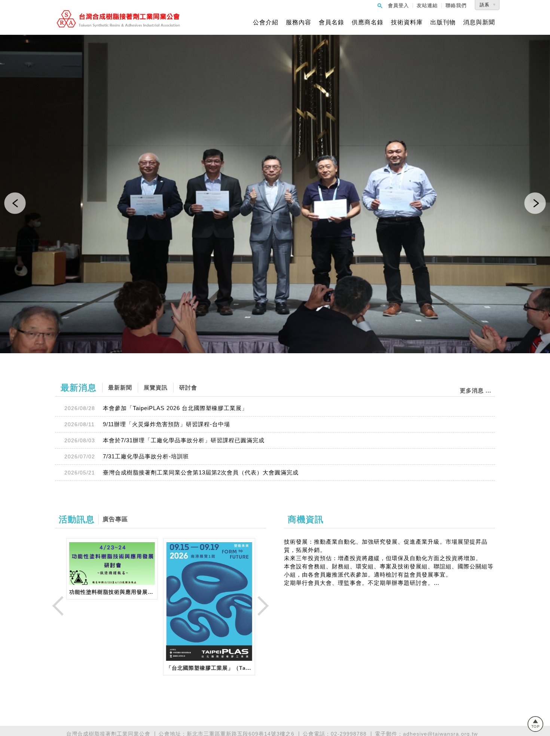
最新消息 (79, 388)
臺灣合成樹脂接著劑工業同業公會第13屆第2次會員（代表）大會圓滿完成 (201, 472)
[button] (15, 203)
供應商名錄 (368, 22)
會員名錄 (331, 22)
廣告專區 (115, 519)
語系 (484, 4)
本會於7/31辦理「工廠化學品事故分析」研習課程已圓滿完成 (184, 440)
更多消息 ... (475, 390)
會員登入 (398, 5)
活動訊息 (77, 519)
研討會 (188, 387)
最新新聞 (120, 387)
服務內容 (298, 22)
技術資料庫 (407, 22)
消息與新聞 (479, 22)
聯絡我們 (456, 5)
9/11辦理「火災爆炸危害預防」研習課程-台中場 (166, 424)
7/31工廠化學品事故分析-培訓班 (146, 456)
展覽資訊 (156, 387)
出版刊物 (443, 22)
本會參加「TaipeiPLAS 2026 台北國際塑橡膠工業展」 (175, 408)
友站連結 (427, 5)
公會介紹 (265, 22)
